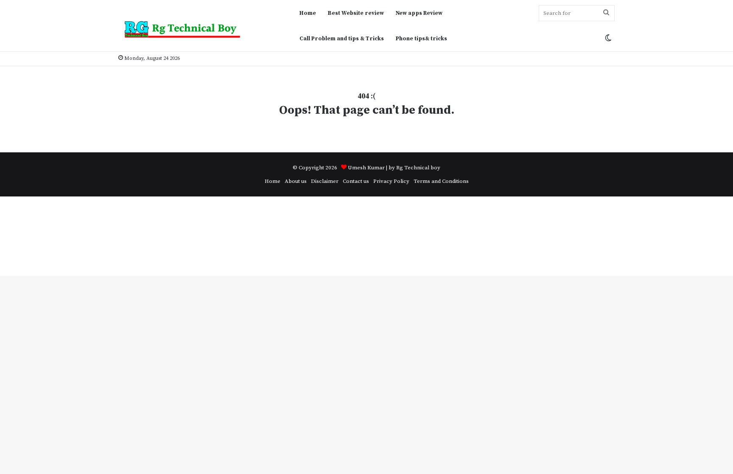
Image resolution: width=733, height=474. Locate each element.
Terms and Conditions (441, 181)
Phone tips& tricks (421, 38)
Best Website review (356, 13)
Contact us (356, 181)
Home (307, 13)
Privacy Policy (391, 181)
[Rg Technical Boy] (186, 29)
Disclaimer (325, 181)
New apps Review (419, 13)
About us (296, 181)
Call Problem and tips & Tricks (341, 38)
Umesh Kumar (366, 167)
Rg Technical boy (418, 167)
